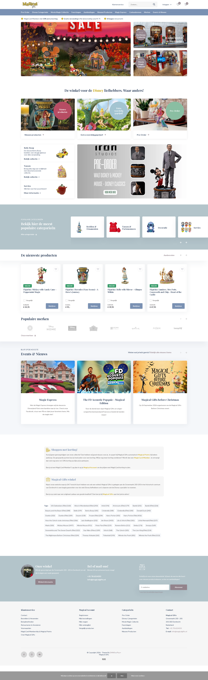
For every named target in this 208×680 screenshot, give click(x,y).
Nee (122, 676)
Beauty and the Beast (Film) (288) (57, 511)
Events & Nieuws (159, 12)
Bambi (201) (137, 506)
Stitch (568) (108, 530)
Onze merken (27, 335)
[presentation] (181, 242)
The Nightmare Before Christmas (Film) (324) (62, 535)
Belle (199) (78, 511)
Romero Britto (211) (122, 525)
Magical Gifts (108, 494)
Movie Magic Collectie (60, 12)
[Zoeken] (154, 4)
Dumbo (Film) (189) (65, 516)
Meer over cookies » (138, 676)
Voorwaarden (26, 628)
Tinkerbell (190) (109, 535)
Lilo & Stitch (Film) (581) (126, 520)
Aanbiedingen (89, 12)
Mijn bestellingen (85, 618)
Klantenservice (118, 4)
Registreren (83, 615)
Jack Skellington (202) (89, 520)
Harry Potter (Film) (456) (133, 516)
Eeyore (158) (81, 516)
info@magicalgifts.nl (96, 579)
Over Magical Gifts (28, 635)
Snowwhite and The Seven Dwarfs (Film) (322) (62, 530)
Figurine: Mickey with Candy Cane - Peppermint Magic (39, 290)
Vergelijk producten (86, 628)
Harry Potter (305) (113, 516)
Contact (24, 615)
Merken (147, 12)
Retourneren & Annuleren (31, 625)
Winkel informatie (45, 582)
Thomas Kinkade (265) (90, 535)
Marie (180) (49, 525)
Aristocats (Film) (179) (121, 506)
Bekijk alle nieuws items (160, 352)
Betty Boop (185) (91, 511)
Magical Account (90, 467)
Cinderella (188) (108, 511)
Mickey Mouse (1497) (65, 525)
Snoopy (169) (151, 525)
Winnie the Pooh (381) (126, 535)
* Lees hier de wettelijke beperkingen (151, 592)
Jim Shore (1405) (107, 520)
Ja (111, 676)
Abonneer (179, 587)
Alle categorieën (28, 234)
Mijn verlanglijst (85, 625)
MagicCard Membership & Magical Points (36, 631)
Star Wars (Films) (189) (91, 530)
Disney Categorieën (40, 12)
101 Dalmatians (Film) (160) (61, 506)
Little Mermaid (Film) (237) (147, 520)
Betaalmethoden (27, 622)
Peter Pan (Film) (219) (103, 525)
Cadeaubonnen (135, 12)
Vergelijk (29, 300)
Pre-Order (25, 12)
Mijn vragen (83, 622)
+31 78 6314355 (94, 576)
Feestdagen (76, 12)
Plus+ (119, 652)
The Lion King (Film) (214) (141, 530)
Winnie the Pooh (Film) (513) (149, 535)
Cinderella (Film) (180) (125, 511)
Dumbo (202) (50, 516)
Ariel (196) (105, 506)
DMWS (112, 652)
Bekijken (52, 306)
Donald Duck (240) (144, 511)
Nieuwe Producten (104, 12)
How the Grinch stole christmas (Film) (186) (61, 520)
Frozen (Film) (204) (96, 516)
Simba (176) (138, 525)
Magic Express (121, 12)
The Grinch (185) (122, 530)
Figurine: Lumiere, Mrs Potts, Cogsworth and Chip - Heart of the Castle (166, 292)
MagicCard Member (142, 458)
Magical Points (144, 455)
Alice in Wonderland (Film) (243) (86, 506)
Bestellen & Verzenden (29, 618)
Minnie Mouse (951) (84, 525)
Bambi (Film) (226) (151, 506)
